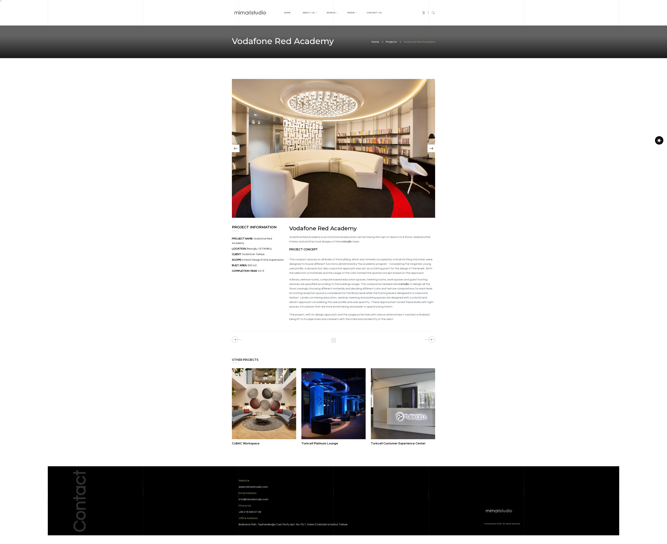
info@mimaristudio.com (253, 499)
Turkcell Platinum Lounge (319, 443)
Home (375, 41)
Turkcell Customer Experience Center (398, 443)
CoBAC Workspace (246, 443)
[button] (236, 148)
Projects (391, 41)
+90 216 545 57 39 (250, 512)
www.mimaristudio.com (253, 487)
